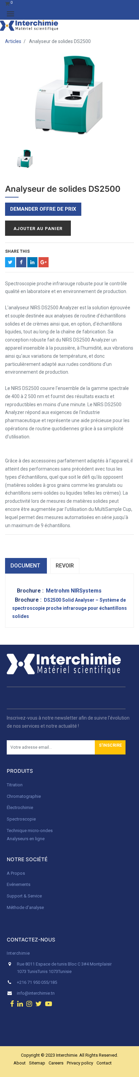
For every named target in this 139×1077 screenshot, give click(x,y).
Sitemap (37, 1062)
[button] (110, 747)
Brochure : (31, 590)
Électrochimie (20, 807)
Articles (13, 41)
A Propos (16, 873)
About (19, 1062)
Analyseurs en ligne (26, 838)
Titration (15, 784)
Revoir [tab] (65, 565)
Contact (104, 1062)
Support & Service (24, 895)
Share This (17, 251)
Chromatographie (24, 796)
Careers (56, 1062)
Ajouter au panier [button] (37, 228)
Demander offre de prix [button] (43, 209)
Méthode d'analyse (25, 907)
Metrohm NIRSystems (74, 590)
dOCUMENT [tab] (25, 565)
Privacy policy (80, 1062)
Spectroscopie (21, 819)
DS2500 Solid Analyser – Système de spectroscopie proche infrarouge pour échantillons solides (69, 608)
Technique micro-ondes (30, 830)
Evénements (18, 884)
